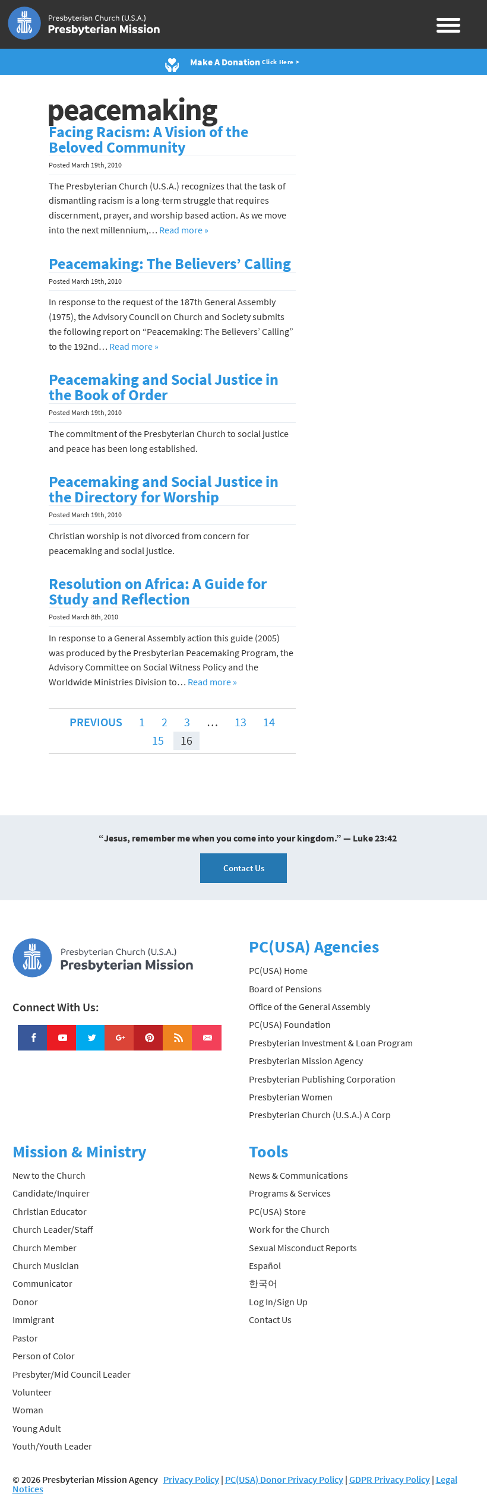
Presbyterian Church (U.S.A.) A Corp (320, 1115)
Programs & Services (290, 1193)
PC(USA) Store (277, 1211)
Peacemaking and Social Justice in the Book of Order (164, 387)
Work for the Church (289, 1229)
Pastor (25, 1338)
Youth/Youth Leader (52, 1446)
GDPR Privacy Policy (389, 1479)
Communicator (42, 1283)
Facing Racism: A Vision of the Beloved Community (148, 139)
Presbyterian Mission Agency (306, 1061)
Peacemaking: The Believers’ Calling (170, 263)
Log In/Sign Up (278, 1302)
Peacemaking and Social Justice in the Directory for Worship (164, 489)
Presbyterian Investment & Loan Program (331, 1043)
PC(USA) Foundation (290, 1024)
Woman (27, 1410)
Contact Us (243, 868)
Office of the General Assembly (309, 1006)
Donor (25, 1302)
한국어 (263, 1283)
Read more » (183, 230)
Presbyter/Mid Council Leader (71, 1374)
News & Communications (298, 1175)
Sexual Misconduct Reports (303, 1248)
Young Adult (36, 1428)
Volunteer (32, 1392)
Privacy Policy (191, 1479)
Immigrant (33, 1319)
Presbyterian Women (291, 1097)
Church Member (44, 1248)
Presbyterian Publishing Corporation (322, 1079)
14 (269, 721)
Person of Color (43, 1356)
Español (265, 1265)
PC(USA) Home (278, 970)
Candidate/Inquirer (51, 1193)
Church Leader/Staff (52, 1229)
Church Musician (45, 1265)
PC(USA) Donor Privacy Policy (284, 1479)
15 (158, 740)
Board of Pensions (285, 989)
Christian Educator (49, 1211)
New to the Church (49, 1175)
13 (240, 721)
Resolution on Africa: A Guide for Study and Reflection (158, 591)
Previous (95, 721)
